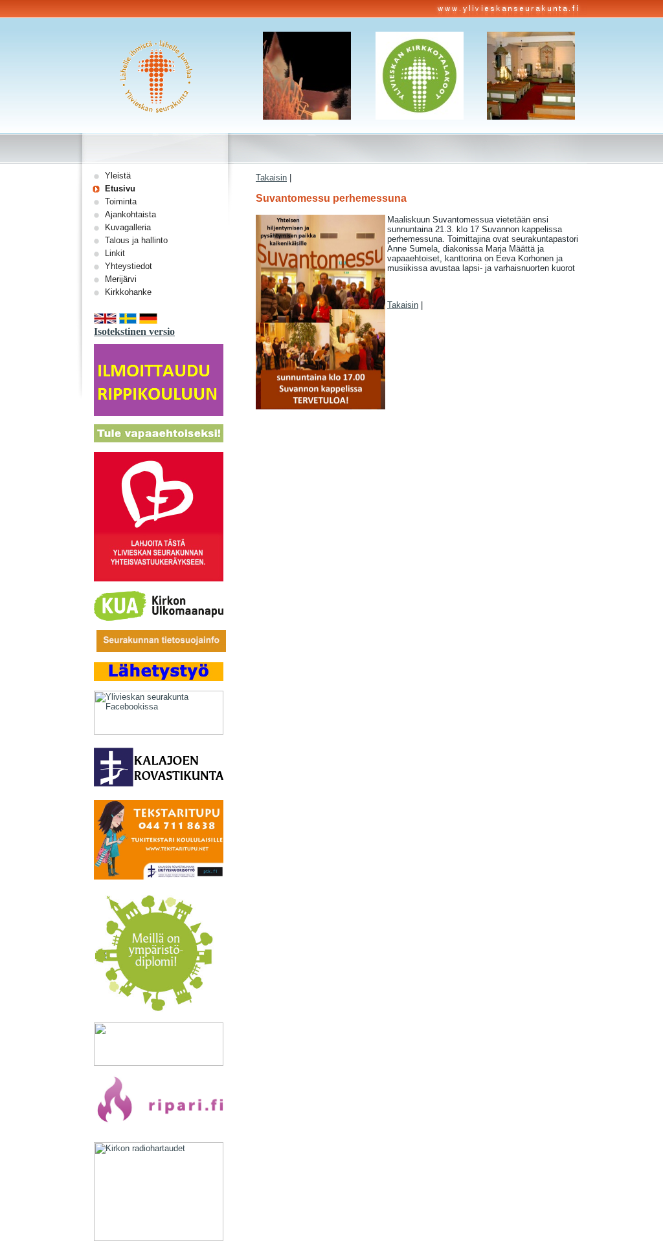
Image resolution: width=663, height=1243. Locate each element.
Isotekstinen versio (134, 331)
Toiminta (121, 201)
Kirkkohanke (128, 292)
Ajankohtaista (130, 214)
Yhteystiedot (128, 266)
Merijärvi (121, 279)
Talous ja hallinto (136, 240)
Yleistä (118, 175)
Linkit (115, 253)
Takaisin (271, 177)
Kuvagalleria (128, 227)
